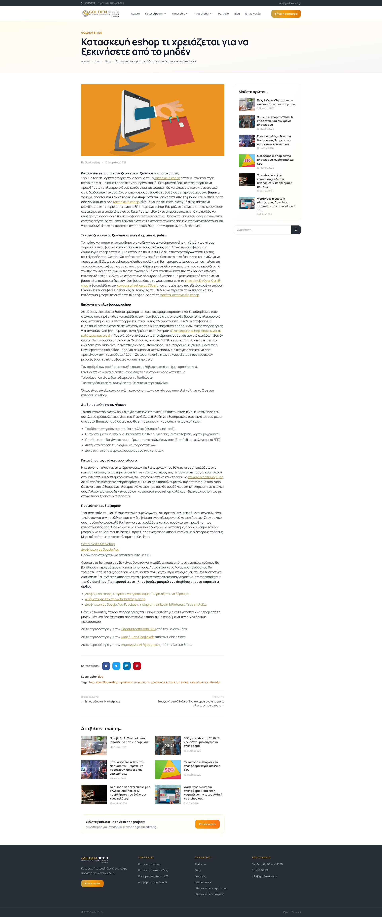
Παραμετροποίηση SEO (138, 629)
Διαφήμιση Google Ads (137, 637)
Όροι (286, 912)
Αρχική (135, 13)
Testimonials (203, 882)
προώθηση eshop (107, 682)
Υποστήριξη (201, 13)
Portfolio (223, 13)
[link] (290, 3)
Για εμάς (200, 876)
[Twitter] (116, 666)
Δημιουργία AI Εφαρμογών (140, 644)
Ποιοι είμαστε (154, 13)
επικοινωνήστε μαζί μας (205, 477)
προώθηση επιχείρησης (134, 682)
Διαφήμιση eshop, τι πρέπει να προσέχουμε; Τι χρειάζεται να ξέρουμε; (137, 594)
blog (92, 682)
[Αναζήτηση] (296, 229)
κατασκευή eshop (167, 178)
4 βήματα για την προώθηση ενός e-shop (115, 599)
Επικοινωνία (253, 13)
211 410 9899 (88, 3)
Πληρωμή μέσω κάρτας (209, 894)
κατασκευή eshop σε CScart (137, 285)
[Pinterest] (137, 666)
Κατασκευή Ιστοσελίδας (153, 870)
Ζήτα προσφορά (286, 14)
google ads (158, 682)
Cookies (296, 912)
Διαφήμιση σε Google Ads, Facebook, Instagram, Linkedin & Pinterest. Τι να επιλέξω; (146, 604)
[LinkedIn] (127, 666)
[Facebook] (106, 666)
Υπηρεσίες (178, 13)
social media (212, 682)
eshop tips (196, 682)
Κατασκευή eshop (126, 202)
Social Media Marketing (98, 544)
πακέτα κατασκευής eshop (179, 295)
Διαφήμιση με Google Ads (100, 549)
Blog (237, 13)
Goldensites (92, 162)
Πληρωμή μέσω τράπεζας (211, 888)
